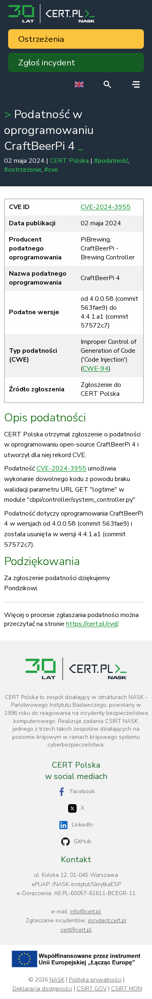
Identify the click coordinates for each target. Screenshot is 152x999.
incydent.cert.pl (107, 920)
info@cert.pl (85, 911)
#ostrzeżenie (22, 169)
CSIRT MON (126, 989)
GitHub (82, 841)
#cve (51, 169)
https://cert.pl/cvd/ (92, 623)
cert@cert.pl (76, 930)
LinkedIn (82, 825)
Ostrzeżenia (41, 39)
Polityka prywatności (95, 980)
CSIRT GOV (92, 989)
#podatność (111, 160)
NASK (56, 980)
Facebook (82, 791)
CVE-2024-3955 (106, 207)
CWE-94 (96, 368)
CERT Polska (69, 160)
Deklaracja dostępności (42, 989)
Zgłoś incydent (46, 62)
